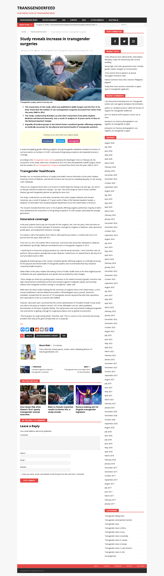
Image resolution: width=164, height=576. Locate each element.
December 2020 (111, 411)
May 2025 (108, 203)
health (29, 336)
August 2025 (109, 191)
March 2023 (109, 307)
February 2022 (110, 355)
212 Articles (57, 345)
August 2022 (109, 331)
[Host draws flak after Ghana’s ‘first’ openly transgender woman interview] (33, 395)
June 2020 (108, 435)
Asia (84, 20)
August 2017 (109, 484)
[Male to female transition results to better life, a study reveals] (61, 395)
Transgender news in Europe (116, 544)
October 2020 (110, 419)
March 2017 (109, 496)
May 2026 (108, 155)
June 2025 (108, 199)
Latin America (97, 20)
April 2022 (108, 347)
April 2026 (108, 159)
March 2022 (109, 351)
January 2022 (110, 359)
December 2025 (111, 175)
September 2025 (111, 187)
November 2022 (111, 323)
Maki (38, 50)
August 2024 (109, 239)
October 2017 (110, 476)
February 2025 (110, 215)
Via (21, 324)
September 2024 (111, 235)
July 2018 (108, 440)
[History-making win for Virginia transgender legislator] (89, 395)
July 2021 (108, 383)
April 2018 (108, 452)
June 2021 (108, 387)
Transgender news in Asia (115, 532)
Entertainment (49, 20)
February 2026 (110, 167)
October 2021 (110, 371)
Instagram (74, 141)
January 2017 (110, 504)
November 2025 (111, 179)
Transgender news (28, 20)
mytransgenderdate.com (48, 352)
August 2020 (109, 427)
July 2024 (108, 243)
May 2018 (108, 447)
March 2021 (109, 399)
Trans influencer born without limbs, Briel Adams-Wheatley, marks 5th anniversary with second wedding (124, 59)
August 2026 (109, 143)
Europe (73, 20)
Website (23, 467)
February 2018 (110, 460)
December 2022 (111, 319)
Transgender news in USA (67, 50)
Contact (106, 566)
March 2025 (109, 211)
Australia (113, 20)
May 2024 (108, 251)
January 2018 (110, 464)
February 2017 (110, 500)
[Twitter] (124, 41)
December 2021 (111, 363)
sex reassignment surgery (47, 336)
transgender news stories (44, 160)
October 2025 (110, 183)
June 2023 (108, 295)
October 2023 (110, 279)
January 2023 (110, 315)
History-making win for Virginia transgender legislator (87, 409)
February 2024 (110, 263)
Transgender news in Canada (116, 540)
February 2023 (110, 311)
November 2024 (111, 227)
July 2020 (108, 431)
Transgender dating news (114, 516)
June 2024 (108, 247)
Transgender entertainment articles (118, 520)
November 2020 (111, 415)
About (96, 566)
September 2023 (111, 283)
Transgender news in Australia (116, 536)
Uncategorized (83, 50)
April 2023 (108, 303)
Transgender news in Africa (115, 528)
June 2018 (108, 443)
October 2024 (110, 231)
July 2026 (108, 147)
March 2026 (109, 163)
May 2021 (108, 391)
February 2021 (110, 403)
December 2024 (111, 223)
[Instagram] (133, 41)
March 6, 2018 (28, 50)
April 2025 (108, 207)
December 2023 (111, 271)
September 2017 (111, 480)
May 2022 (108, 343)
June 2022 (108, 339)
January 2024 (110, 267)
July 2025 (108, 195)
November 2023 (111, 275)
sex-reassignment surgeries (47, 165)
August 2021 (109, 379)
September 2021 (111, 375)
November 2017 (111, 472)
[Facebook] (115, 41)
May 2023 (108, 299)
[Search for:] (132, 24)
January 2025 (110, 219)
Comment (24, 435)
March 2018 (109, 455)
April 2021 (108, 395)
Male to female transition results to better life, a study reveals (60, 409)
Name (22, 453)
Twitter (60, 141)
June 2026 (108, 151)
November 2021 (111, 367)
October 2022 (110, 327)
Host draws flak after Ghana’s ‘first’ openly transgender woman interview (30, 411)
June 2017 (108, 492)
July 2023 (108, 291)
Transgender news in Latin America (118, 548)
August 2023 (109, 287)
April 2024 (108, 255)
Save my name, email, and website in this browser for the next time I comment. (53, 474)
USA (63, 20)
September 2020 (111, 423)
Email (22, 460)
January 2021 (110, 407)
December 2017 (111, 467)
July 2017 (108, 488)
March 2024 (109, 259)
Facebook (47, 141)
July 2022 (108, 335)
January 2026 (110, 171)
